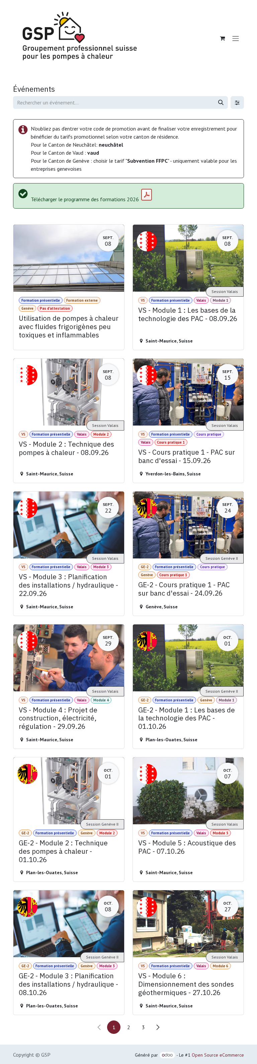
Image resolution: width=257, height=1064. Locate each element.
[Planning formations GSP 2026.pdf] (146, 194)
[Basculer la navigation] (235, 38)
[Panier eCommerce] (222, 38)
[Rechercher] (221, 102)
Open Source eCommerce (218, 1055)
